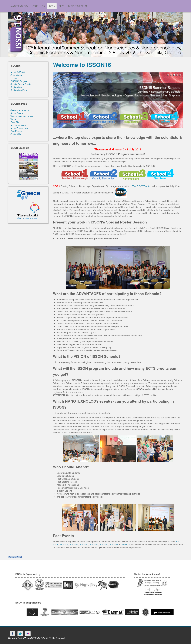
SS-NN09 (64, 544)
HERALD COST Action (140, 186)
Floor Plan (15, 122)
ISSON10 (74, 544)
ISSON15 (125, 544)
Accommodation (18, 125)
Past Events (16, 131)
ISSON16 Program (19, 81)
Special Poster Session (21, 84)
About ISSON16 (17, 72)
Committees (16, 75)
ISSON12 (94, 544)
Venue (13, 119)
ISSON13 (104, 544)
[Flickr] (28, 633)
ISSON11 (84, 544)
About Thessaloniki (19, 128)
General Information (19, 110)
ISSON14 (114, 544)
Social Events (16, 113)
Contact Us (15, 134)
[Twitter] (20, 633)
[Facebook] (12, 633)
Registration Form (18, 90)
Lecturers (14, 78)
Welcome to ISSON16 (82, 65)
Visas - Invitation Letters (21, 116)
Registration (16, 87)
